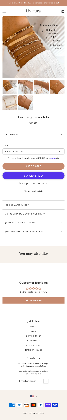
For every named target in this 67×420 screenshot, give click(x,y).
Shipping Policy (33, 336)
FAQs (33, 331)
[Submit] (45, 381)
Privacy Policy (33, 345)
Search (33, 327)
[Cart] (63, 11)
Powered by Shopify (33, 413)
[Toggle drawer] (4, 11)
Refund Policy (33, 341)
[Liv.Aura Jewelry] (33, 11)
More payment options (33, 183)
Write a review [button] (34, 300)
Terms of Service (33, 350)
